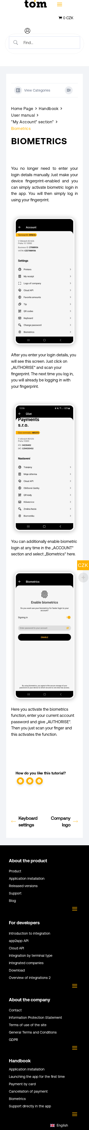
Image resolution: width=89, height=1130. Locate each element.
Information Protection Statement (35, 1018)
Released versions (23, 886)
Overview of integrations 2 (29, 978)
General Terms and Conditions (33, 1032)
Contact (15, 1010)
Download (17, 970)
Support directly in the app (30, 1106)
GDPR (13, 1040)
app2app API (18, 941)
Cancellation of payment (28, 1091)
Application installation (26, 878)
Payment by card (22, 1084)
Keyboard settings (28, 821)
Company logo (60, 821)
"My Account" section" (32, 122)
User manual (23, 115)
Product (15, 871)
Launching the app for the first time (37, 1077)
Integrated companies (26, 963)
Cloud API (16, 948)
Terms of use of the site (27, 1025)
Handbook (48, 108)
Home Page (22, 108)
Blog (12, 901)
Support (15, 893)
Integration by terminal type (30, 955)
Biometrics (17, 1099)
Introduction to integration (29, 933)
